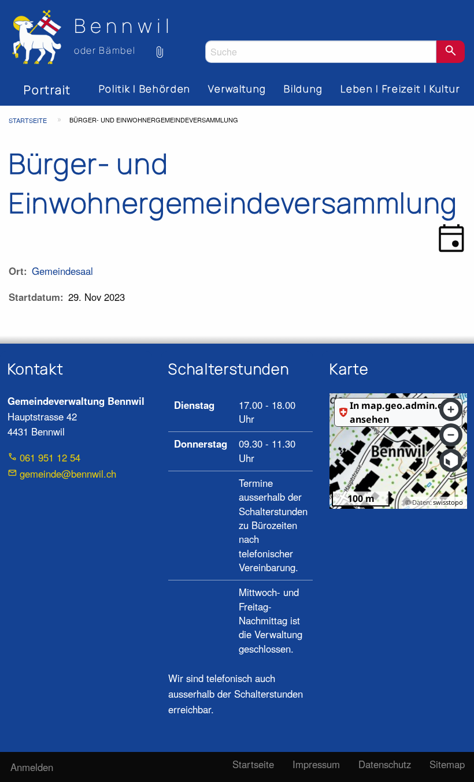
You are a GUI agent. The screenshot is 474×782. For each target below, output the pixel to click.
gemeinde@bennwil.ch (68, 474)
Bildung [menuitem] (303, 88)
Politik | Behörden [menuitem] (145, 88)
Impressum (316, 764)
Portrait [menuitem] (47, 90)
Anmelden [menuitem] (31, 767)
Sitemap (447, 764)
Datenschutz (384, 764)
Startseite (28, 120)
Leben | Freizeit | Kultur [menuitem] (400, 88)
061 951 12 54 (50, 457)
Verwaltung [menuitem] (237, 88)
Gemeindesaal (62, 271)
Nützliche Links (160, 45)
